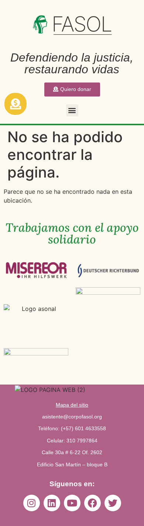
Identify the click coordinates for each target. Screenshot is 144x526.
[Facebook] (92, 503)
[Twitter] (112, 503)
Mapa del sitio (72, 405)
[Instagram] (31, 503)
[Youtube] (72, 503)
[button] (72, 110)
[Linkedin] (52, 503)
